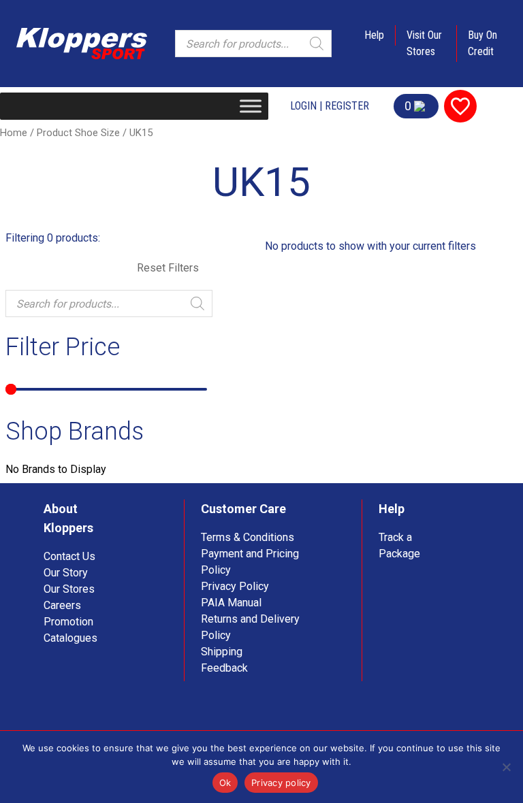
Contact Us (69, 556)
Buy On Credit (482, 43)
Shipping (221, 651)
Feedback (224, 667)
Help (374, 35)
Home (13, 133)
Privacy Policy (235, 586)
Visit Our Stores (424, 43)
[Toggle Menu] (251, 105)
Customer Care (243, 509)
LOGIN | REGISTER (329, 105)
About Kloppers (68, 518)
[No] (506, 767)
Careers (62, 605)
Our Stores (69, 589)
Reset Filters (168, 267)
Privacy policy (281, 782)
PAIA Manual (231, 602)
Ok (225, 782)
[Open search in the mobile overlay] (253, 43)
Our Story (66, 572)
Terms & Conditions (247, 537)
